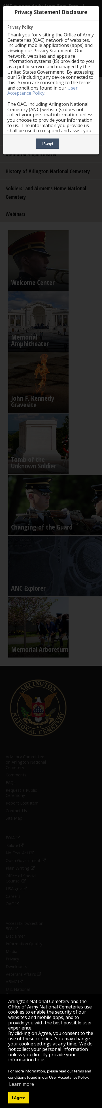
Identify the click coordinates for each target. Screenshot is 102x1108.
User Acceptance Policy (42, 90)
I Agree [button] (18, 1097)
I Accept (47, 143)
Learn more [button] (21, 1084)
